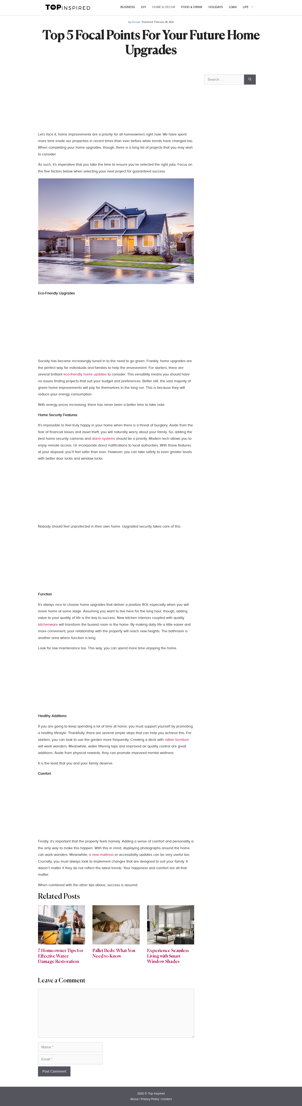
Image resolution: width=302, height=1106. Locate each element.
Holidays (216, 7)
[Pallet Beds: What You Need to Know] (115, 941)
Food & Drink (191, 7)
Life (246, 7)
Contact (166, 1099)
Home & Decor (163, 7)
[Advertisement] (116, 102)
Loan (233, 7)
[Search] (250, 80)
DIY (143, 7)
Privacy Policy (150, 1099)
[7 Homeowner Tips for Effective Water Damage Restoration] (61, 941)
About (134, 1099)
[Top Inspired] (67, 7)
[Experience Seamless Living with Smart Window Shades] (170, 941)
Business (127, 7)
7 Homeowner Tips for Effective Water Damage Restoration (60, 956)
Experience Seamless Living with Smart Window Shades (168, 956)
